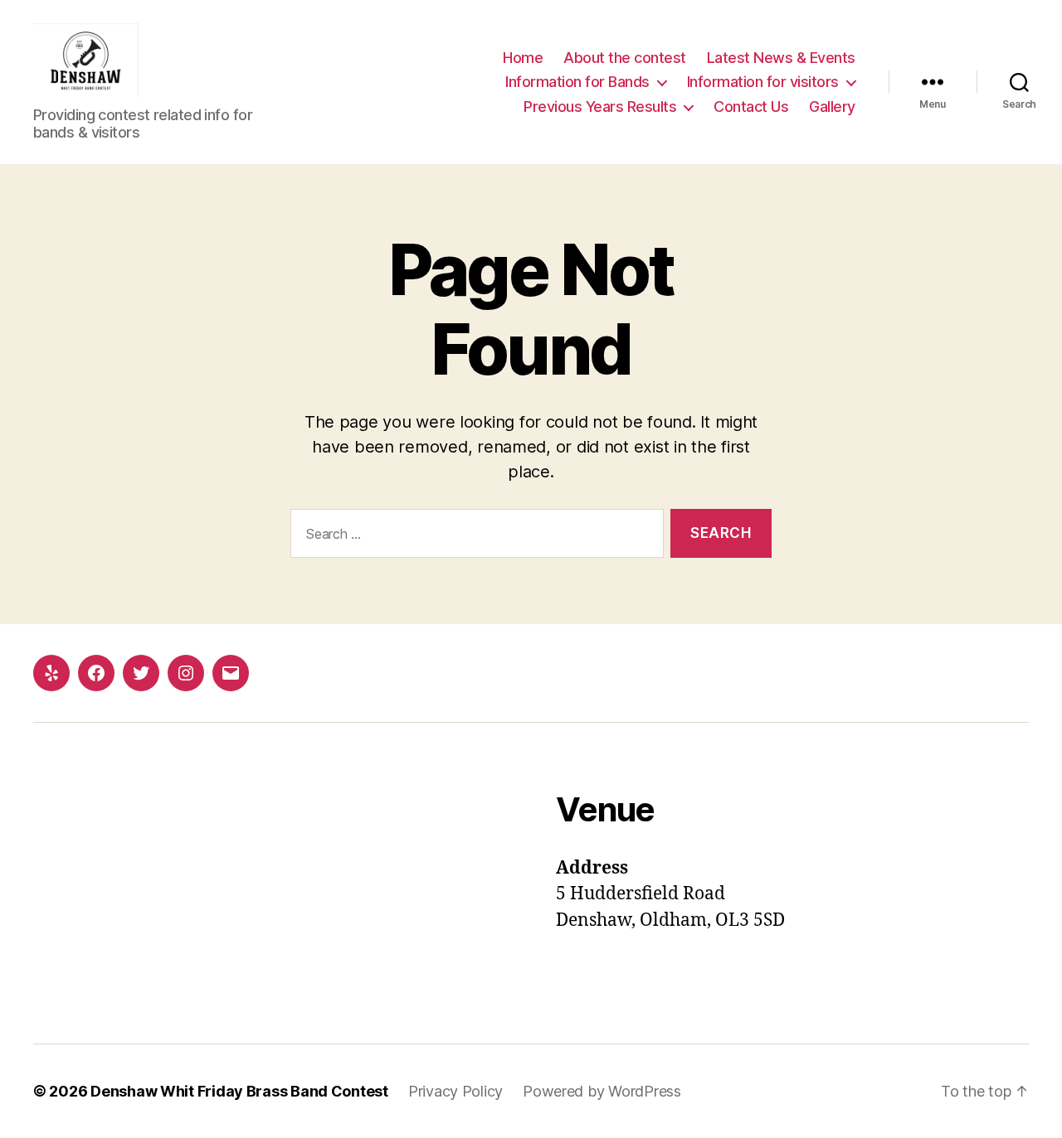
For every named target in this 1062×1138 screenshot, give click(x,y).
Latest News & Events (781, 57)
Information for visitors (763, 81)
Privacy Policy (455, 1091)
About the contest (624, 57)
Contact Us (751, 106)
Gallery (832, 106)
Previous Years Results (600, 106)
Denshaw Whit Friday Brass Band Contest (239, 1091)
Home (523, 57)
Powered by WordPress (602, 1091)
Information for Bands (577, 81)
